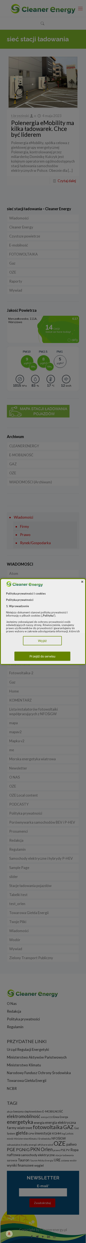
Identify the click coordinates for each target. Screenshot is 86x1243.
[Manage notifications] (9, 1233)
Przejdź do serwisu (42, 656)
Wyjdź (42, 641)
